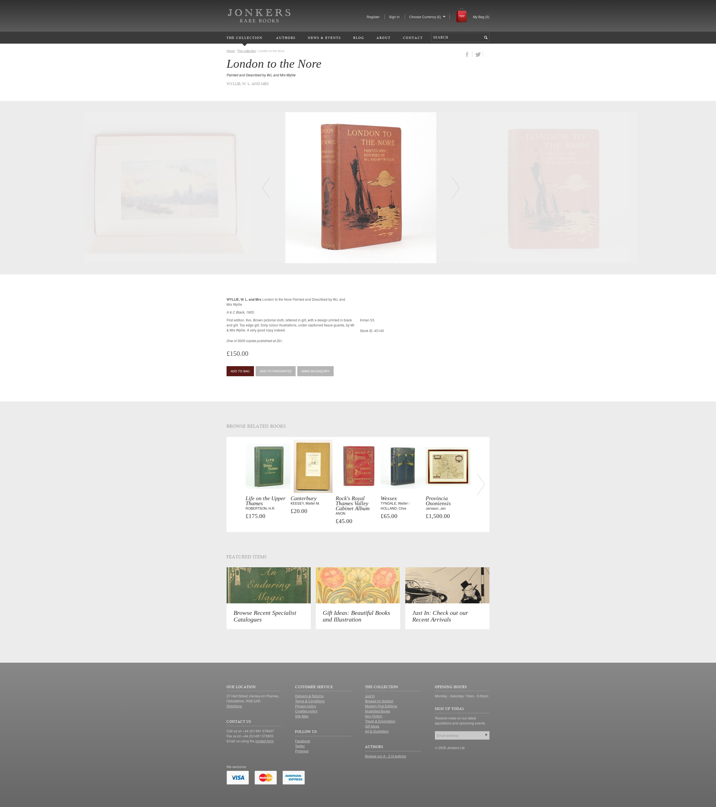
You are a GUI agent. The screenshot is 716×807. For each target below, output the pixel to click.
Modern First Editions (381, 706)
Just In (370, 695)
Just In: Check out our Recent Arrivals (440, 616)
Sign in (394, 16)
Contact (413, 38)
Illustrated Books (377, 711)
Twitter (300, 746)
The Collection (245, 38)
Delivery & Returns (309, 695)
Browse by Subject (379, 700)
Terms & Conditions (310, 700)
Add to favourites (275, 371)
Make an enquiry (315, 371)
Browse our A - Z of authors (385, 756)
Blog (358, 38)
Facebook (302, 740)
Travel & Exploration (380, 721)
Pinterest (301, 751)
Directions (234, 706)
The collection (246, 50)
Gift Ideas (372, 726)
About (383, 38)
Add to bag (240, 371)
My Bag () (481, 16)
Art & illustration (377, 731)
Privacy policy (305, 706)
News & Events (324, 38)
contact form (264, 740)
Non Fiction (373, 716)
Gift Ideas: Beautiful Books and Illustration (356, 616)
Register (373, 16)
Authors (286, 38)
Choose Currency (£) (425, 16)
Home (231, 50)
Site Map (301, 716)
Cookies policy (306, 711)
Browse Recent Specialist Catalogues (265, 616)
